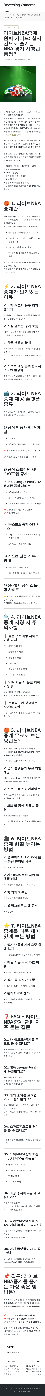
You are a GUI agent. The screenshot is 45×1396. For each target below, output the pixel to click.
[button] (13, 1352)
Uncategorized (11, 27)
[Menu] (7, 11)
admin (11, 1347)
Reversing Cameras (19, 5)
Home (6, 15)
